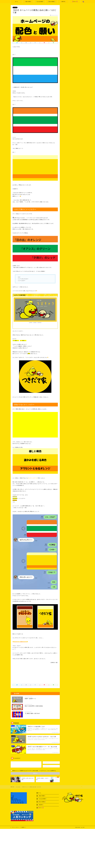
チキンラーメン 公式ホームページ (20, 641)
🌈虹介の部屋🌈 (51, 1)
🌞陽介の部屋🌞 (28, 1)
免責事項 (23, 827)
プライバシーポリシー (15, 827)
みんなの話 (15, 7)
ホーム (16, 1)
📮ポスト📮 (75, 1)
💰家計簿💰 (63, 1)
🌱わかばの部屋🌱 (40, 1)
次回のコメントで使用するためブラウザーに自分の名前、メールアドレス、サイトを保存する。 (34, 770)
